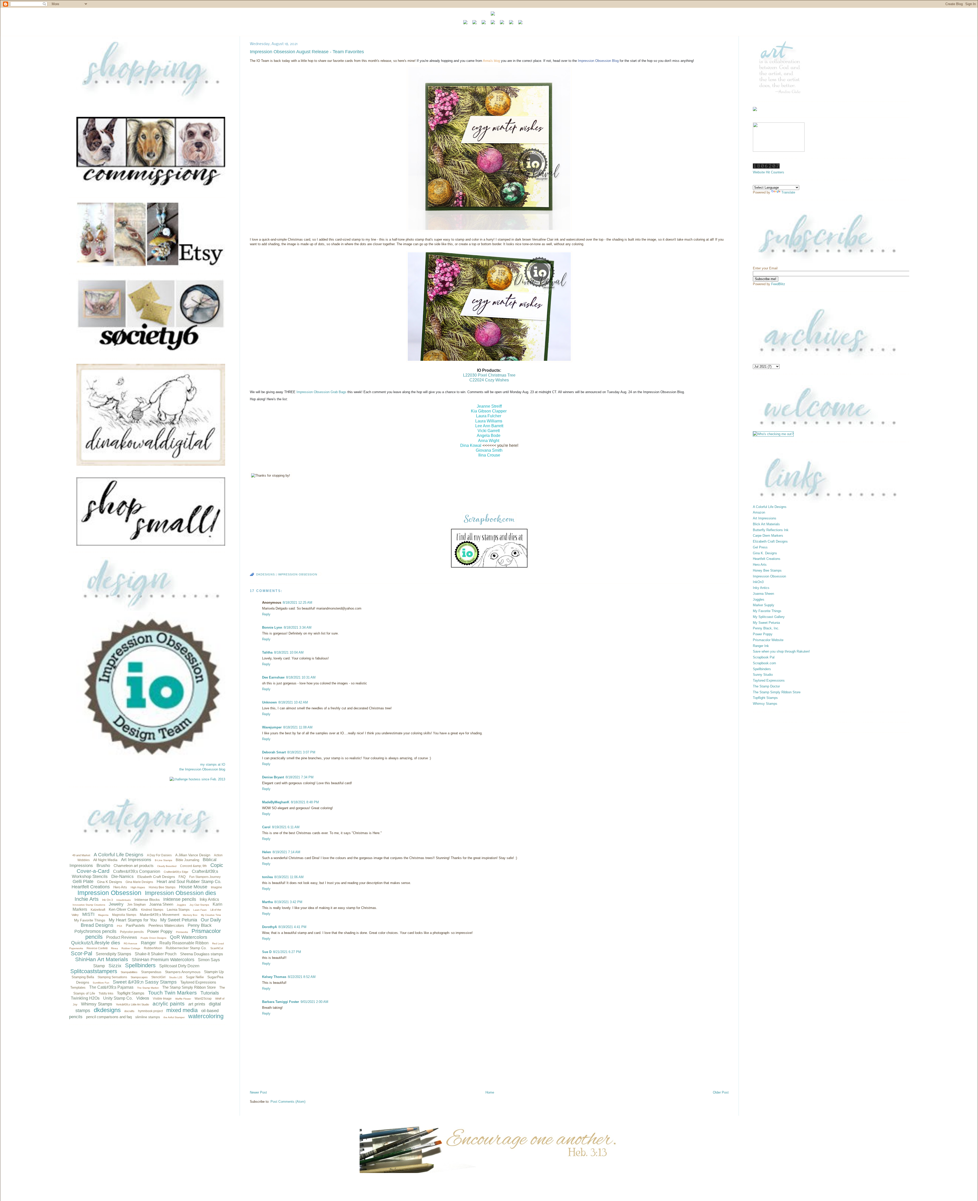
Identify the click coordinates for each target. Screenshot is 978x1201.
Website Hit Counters (768, 172)
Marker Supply (763, 605)
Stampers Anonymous (182, 972)
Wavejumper (272, 727)
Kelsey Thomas (274, 977)
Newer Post (258, 1092)
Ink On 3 (107, 899)
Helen (266, 852)
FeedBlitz (778, 284)
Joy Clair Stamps (199, 904)
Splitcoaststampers (93, 971)
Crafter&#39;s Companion (136, 871)
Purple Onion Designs (153, 937)
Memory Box (190, 915)
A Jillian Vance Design (192, 855)
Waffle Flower (183, 998)
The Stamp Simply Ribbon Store (189, 987)
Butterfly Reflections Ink (771, 530)
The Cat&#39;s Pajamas (111, 987)
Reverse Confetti (97, 948)
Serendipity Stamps (113, 954)
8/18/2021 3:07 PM (301, 752)
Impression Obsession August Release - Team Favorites (307, 51)
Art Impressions (136, 859)
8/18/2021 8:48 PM (305, 802)
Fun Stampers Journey (205, 877)
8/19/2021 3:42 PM (288, 902)
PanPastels (135, 925)
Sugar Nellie (195, 977)
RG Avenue (130, 943)
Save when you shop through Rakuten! (781, 651)
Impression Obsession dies (180, 893)
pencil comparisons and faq (109, 1017)
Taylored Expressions (198, 982)
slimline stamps (147, 1017)
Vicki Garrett (489, 431)
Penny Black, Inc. (766, 628)
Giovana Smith (489, 450)
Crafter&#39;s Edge (176, 871)
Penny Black (200, 925)
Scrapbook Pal (764, 657)
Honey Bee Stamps (162, 887)
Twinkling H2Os (85, 998)
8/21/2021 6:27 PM (287, 952)
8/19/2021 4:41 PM (292, 927)
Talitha (267, 652)
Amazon (759, 512)
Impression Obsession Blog (598, 61)
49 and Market (81, 855)
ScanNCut (216, 948)
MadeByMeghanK (275, 802)
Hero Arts (120, 887)
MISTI (88, 914)
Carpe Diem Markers (768, 535)
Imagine (216, 887)
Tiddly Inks (106, 993)
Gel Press (760, 547)
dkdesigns (107, 1009)
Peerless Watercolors (166, 925)
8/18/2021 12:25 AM (297, 602)
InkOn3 (758, 582)
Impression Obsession (109, 892)
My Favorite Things (89, 920)
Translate (788, 192)
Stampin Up (214, 972)
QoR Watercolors (188, 937)
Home (489, 1092)
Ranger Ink (761, 646)
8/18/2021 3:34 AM (297, 627)
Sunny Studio (763, 675)
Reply (266, 614)
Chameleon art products (134, 865)
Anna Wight (488, 440)
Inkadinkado (123, 900)
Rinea (114, 948)
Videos (142, 998)
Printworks (182, 932)
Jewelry (116, 904)
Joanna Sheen (161, 904)
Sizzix (114, 965)
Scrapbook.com (764, 663)
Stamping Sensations (112, 977)
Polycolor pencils (132, 932)
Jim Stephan (136, 904)
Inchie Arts (87, 899)
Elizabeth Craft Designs (156, 877)
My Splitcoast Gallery (769, 617)
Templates (78, 987)
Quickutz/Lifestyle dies (95, 942)
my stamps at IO (212, 764)
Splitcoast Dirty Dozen (179, 966)
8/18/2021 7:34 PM (300, 777)
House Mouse (193, 886)
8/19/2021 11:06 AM (289, 877)
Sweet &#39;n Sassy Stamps (145, 982)
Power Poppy (159, 931)
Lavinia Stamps (178, 910)
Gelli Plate (83, 881)
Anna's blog (491, 61)
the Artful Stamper (174, 1017)
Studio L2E (175, 977)
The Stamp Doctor (766, 686)
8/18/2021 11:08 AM (298, 727)
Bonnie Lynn (272, 627)
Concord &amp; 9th (193, 866)
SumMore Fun (101, 982)
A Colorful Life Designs (118, 854)
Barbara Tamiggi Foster (280, 1002)
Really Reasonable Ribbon (184, 943)
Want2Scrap (203, 998)
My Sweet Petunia (178, 919)
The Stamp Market (148, 987)
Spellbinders (140, 965)
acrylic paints (169, 1003)
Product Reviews (121, 937)
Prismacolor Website (768, 640)
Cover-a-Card (93, 871)
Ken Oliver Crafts (123, 909)
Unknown (269, 702)
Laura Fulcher (488, 416)
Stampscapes (139, 977)
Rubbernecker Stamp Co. (186, 948)
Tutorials (209, 993)
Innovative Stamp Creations (89, 904)
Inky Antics (209, 899)
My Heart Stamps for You (133, 920)
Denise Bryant (273, 777)
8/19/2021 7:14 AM (286, 852)
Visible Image (162, 998)
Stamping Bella (83, 977)
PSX (119, 925)
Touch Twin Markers (172, 993)
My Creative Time (211, 915)
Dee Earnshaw (273, 677)
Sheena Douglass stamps (201, 954)
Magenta (103, 915)
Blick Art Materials (766, 524)
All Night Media (105, 860)
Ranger (148, 942)
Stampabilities (129, 972)
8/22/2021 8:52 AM (302, 977)
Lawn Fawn (200, 909)
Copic (216, 865)
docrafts (129, 1011)
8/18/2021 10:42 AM (293, 702)
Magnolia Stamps (124, 915)
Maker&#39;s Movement (159, 915)
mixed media (182, 1010)
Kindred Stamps (152, 910)
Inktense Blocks (147, 900)
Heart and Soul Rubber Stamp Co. (189, 881)
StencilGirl (158, 977)
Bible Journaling (187, 860)
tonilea (267, 877)
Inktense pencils (179, 899)
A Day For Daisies (159, 855)
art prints (196, 1004)
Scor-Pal (81, 953)
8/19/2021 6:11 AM (286, 827)
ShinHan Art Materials (101, 959)
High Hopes (138, 887)
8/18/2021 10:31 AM (301, 677)
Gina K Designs (109, 882)
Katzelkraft (98, 910)
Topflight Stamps (130, 993)
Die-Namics (122, 876)
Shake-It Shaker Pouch (155, 954)
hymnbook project (150, 1011)
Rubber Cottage (130, 948)
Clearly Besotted (166, 866)
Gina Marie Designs (139, 882)
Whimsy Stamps (96, 1004)
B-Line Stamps (163, 860)
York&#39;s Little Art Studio (132, 1004)
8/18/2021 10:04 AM (289, 652)
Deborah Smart (274, 752)
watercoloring (206, 1016)
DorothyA (269, 927)
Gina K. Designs (765, 553)
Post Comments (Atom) (287, 1101)
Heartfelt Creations (91, 886)
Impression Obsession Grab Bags (321, 392)
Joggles (181, 904)
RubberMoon (153, 948)
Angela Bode (488, 435)
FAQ (182, 877)
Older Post (721, 1092)
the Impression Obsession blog (202, 769)
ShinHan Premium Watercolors (163, 959)
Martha (267, 902)
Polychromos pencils (95, 931)
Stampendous (151, 972)
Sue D (266, 952)
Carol (266, 827)
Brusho (103, 865)
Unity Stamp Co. (118, 998)
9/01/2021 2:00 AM (314, 1002)
